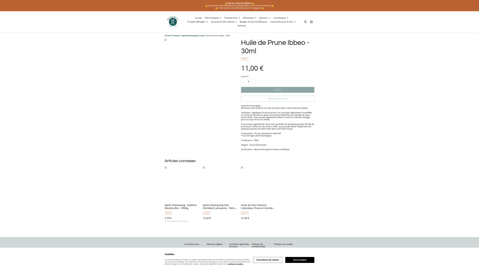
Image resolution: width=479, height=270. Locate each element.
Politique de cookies (283, 244)
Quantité (245, 77)
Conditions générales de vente (239, 245)
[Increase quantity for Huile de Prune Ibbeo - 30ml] (253, 82)
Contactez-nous (191, 244)
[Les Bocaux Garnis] (173, 22)
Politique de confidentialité (258, 245)
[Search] (305, 22)
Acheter (277, 89)
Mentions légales (215, 244)
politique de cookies (235, 264)
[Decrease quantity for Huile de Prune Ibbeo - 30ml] (243, 82)
